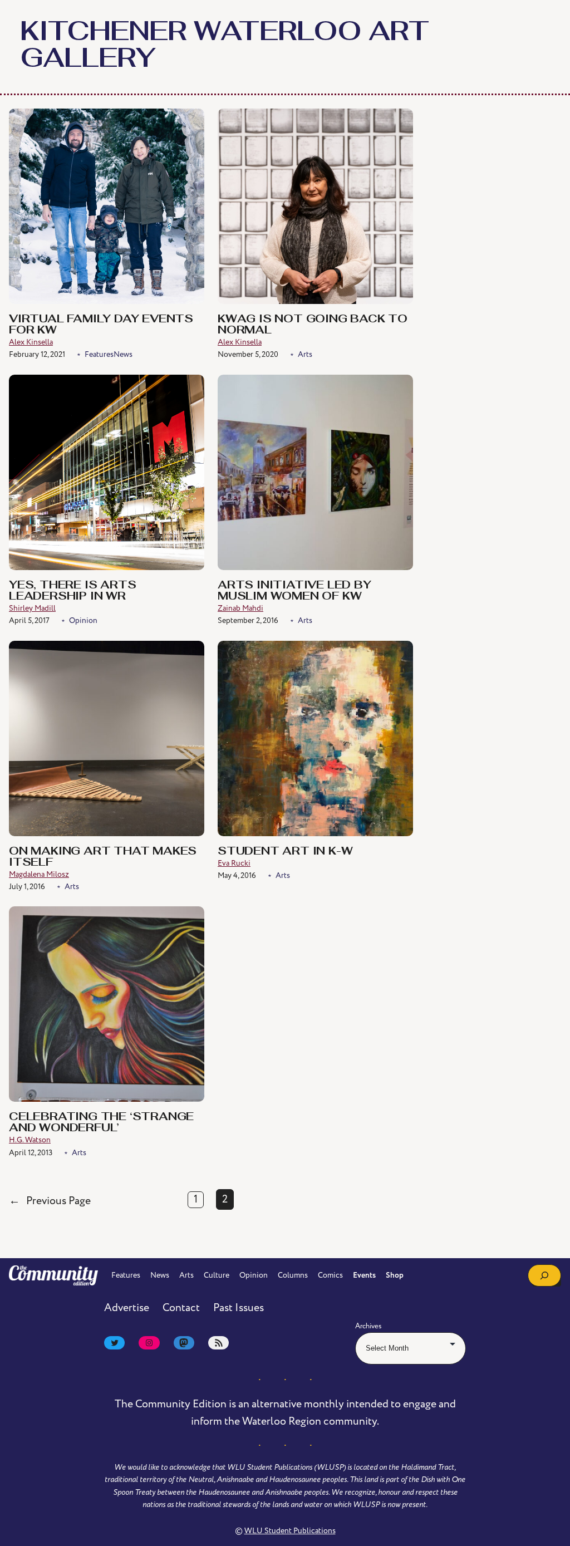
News (123, 354)
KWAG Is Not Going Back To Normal (312, 325)
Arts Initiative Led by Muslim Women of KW (294, 591)
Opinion (83, 620)
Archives (368, 1326)
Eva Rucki (234, 863)
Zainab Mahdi (240, 608)
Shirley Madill (32, 608)
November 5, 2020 (248, 354)
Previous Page (50, 1201)
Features (99, 354)
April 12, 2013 (30, 1152)
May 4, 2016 (237, 875)
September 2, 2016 (248, 620)
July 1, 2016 (27, 886)
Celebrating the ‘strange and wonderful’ (101, 1123)
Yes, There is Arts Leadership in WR (72, 591)
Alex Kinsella (31, 342)
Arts (305, 354)
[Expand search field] (544, 1275)
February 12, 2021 (37, 354)
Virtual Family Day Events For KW (101, 325)
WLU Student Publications (290, 1530)
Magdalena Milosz (39, 874)
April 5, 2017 (29, 620)
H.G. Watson (30, 1140)
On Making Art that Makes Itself (102, 857)
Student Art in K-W (285, 851)
